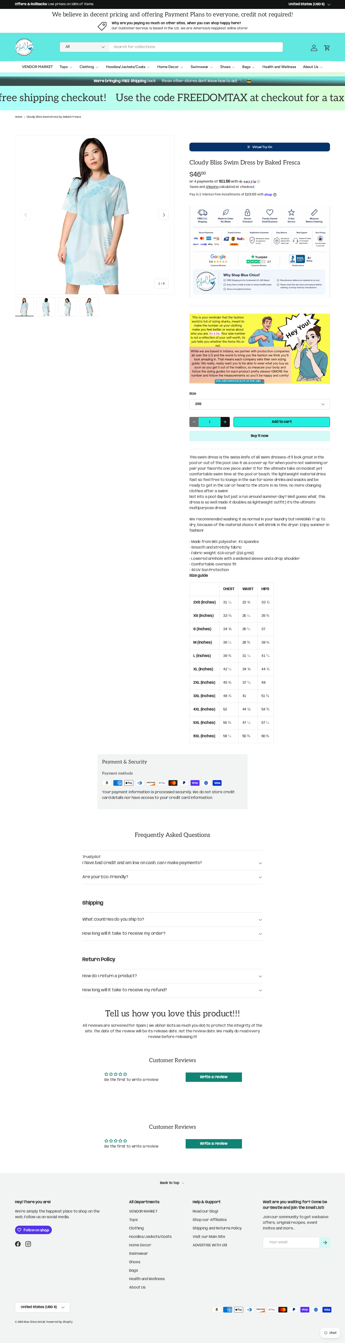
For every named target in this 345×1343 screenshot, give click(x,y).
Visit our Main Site (209, 1237)
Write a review (214, 1077)
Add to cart (281, 422)
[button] (259, 147)
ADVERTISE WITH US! (210, 1245)
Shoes (225, 67)
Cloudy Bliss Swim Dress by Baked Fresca (54, 117)
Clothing (87, 67)
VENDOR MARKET (37, 67)
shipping (212, 187)
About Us (310, 67)
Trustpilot (91, 857)
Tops (63, 67)
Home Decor (167, 67)
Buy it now (259, 436)
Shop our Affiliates (210, 1220)
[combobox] (171, 47)
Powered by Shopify (59, 1322)
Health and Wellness (279, 67)
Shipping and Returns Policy (217, 1228)
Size (192, 393)
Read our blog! (205, 1211)
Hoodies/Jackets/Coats (125, 67)
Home (18, 117)
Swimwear (199, 67)
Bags (246, 67)
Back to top (170, 1183)
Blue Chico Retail (34, 1322)
